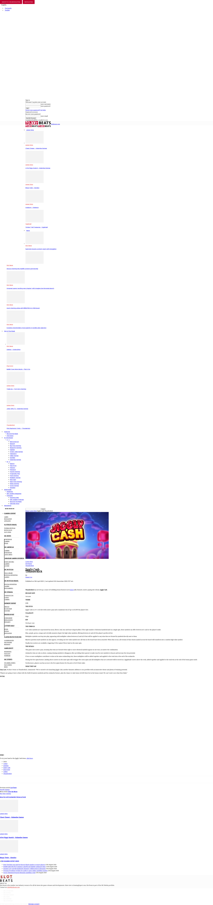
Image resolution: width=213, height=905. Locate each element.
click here (30, 758)
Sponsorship (8, 618)
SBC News (6, 897)
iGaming (6, 541)
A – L (8, 440)
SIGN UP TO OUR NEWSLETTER (11, 2)
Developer (28, 563)
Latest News (8, 554)
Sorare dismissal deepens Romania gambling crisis (19, 872)
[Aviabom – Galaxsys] (34, 202)
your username (46, 104)
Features (7, 432)
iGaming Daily (14, 498)
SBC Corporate (8, 891)
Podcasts (10, 496)
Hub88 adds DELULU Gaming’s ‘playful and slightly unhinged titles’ (24, 866)
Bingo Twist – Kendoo (32, 188)
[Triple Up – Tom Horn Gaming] (16, 383)
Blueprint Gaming (15, 448)
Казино (6, 597)
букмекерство (8, 595)
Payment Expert (8, 895)
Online (5, 771)
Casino (5, 763)
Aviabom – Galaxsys (32, 207)
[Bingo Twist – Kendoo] (34, 182)
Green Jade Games (16, 452)
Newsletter (7, 506)
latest (72, 590)
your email (44, 116)
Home (27, 511)
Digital (6, 631)
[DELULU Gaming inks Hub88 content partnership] (34, 263)
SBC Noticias (7, 899)
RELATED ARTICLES (6, 797)
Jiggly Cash (6, 767)
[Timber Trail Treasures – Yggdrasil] (34, 222)
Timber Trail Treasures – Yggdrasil (36, 227)
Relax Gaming (14, 484)
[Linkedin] (46, 584)
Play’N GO (10, 366)
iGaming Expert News (11, 861)
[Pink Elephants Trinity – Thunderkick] (16, 423)
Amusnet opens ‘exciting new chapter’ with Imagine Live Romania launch (30, 288)
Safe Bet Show (14, 504)
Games (6, 517)
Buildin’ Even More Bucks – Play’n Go (18, 369)
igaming (5, 765)
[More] (58, 584)
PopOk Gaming (15, 472)
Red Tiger (13, 480)
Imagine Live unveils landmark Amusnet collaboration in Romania (24, 868)
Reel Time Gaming (16, 482)
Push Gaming (14, 476)
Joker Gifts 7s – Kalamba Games (17, 409)
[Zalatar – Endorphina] (16, 344)
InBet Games (14, 456)
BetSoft (12, 444)
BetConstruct (14, 442)
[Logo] (31, 126)
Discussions (8, 642)
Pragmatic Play (15, 474)
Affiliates (7, 521)
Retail (6, 543)
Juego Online (8, 573)
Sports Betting (9, 561)
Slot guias (7, 532)
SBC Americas (7, 901)
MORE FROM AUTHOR (19, 797)
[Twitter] (34, 584)
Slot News (28, 246)
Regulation (8, 519)
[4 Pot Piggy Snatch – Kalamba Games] (34, 163)
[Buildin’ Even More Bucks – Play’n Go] (16, 364)
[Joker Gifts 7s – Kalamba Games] (16, 403)
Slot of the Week (9, 331)
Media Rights (8, 620)
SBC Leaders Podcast (17, 500)
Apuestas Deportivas (11, 575)
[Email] (52, 584)
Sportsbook (8, 539)
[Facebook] (28, 584)
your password (45, 106)
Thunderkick (11, 425)
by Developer (8, 438)
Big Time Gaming (15, 446)
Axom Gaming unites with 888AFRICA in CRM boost (23, 308)
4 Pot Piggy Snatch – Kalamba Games (37, 168)
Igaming (6, 550)
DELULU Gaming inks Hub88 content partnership (22, 269)
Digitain (12, 450)
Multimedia (7, 490)
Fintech (6, 606)
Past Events (8, 665)
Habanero (13, 454)
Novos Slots (8, 530)
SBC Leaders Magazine (14, 494)
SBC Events (7, 893)
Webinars (10, 492)
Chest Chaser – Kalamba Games (36, 148)
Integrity (7, 622)
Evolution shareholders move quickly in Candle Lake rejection (26, 328)
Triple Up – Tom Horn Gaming (16, 389)
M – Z (8, 462)
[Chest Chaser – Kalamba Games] (34, 143)
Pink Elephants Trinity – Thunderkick (18, 428)
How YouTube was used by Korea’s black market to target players (24, 864)
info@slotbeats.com (13, 887)
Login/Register (9, 640)
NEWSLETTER (29, 2)
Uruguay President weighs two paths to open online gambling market (25, 870)
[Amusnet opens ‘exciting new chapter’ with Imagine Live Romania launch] (16, 283)
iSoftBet (12, 458)
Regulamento (8, 588)
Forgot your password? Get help (35, 110)
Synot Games (14, 486)
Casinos (6, 577)
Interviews (10, 436)
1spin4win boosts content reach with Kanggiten (40, 249)
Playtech (13, 470)
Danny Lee (28, 577)
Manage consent (33, 904)
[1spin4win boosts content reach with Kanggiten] (34, 243)
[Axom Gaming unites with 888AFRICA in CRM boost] (16, 303)
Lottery (6, 565)
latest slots (6, 769)
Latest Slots (30, 130)
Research (7, 644)
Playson (12, 468)
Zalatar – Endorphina (13, 350)
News (28, 231)
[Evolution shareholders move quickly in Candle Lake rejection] (16, 322)
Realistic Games (15, 478)
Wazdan (12, 488)
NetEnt (12, 464)
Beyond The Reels (16, 502)
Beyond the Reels (12, 434)
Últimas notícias (9, 528)
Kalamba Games (15, 460)
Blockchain (8, 608)
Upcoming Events (9, 663)
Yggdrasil (28, 224)
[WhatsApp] (40, 584)
